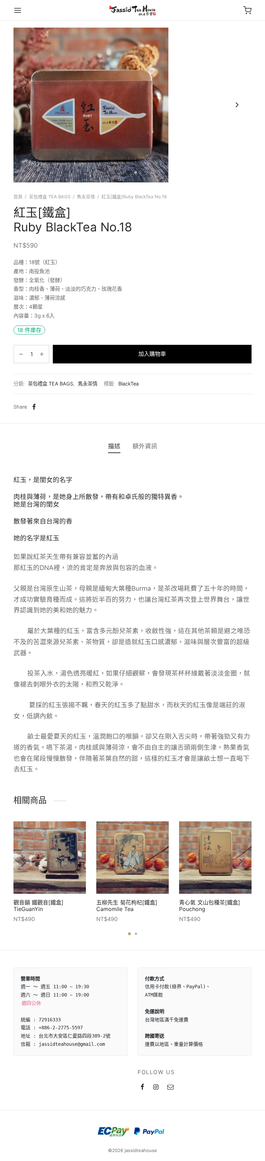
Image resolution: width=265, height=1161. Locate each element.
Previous (28, 105)
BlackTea (128, 384)
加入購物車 (152, 353)
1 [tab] (129, 933)
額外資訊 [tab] (144, 446)
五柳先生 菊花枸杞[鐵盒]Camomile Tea (126, 905)
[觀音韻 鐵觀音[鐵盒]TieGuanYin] (49, 857)
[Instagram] (155, 1087)
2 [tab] (136, 934)
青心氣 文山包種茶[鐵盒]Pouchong (209, 905)
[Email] (170, 1087)
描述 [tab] (114, 446)
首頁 (17, 196)
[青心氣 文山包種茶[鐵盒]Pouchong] (215, 857)
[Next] (241, 861)
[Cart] (247, 10)
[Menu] (17, 10)
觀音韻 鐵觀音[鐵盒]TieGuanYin (38, 905)
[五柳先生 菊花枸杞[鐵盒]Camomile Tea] (132, 857)
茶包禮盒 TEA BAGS (49, 196)
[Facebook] (34, 407)
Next (237, 105)
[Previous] (24, 861)
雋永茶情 (86, 196)
